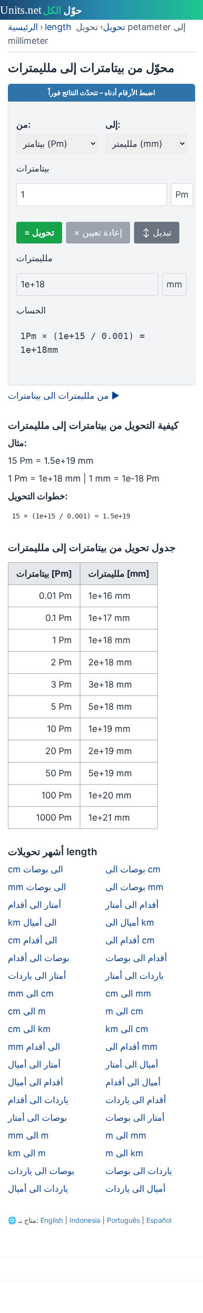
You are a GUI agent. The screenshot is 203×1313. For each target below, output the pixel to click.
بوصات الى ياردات (41, 1171)
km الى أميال (32, 922)
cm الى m (27, 1011)
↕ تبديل (156, 232)
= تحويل (39, 232)
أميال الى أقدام (133, 1082)
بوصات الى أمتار (37, 1117)
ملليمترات (34, 258)
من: (23, 124)
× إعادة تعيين (98, 232)
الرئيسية (23, 27)
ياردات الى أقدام (38, 1100)
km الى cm (126, 1029)
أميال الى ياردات (135, 1188)
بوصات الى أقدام (38, 958)
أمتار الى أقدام (34, 904)
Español (158, 1220)
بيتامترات (32, 168)
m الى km (124, 1153)
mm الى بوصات (37, 887)
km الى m (27, 1153)
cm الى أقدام (32, 940)
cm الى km (29, 1029)
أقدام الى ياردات (135, 1100)
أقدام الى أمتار (132, 904)
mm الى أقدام (34, 1046)
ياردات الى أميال (38, 1188)
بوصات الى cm (133, 869)
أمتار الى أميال (34, 1064)
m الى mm (125, 1135)
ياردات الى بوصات (138, 1171)
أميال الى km (129, 922)
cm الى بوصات (35, 869)
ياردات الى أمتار (134, 975)
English (51, 1220)
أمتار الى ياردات (37, 975)
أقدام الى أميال (35, 1082)
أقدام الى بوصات (136, 958)
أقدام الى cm (130, 940)
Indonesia (85, 1220)
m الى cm (124, 1011)
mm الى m (28, 1135)
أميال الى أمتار (131, 1064)
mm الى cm (31, 993)
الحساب (31, 310)
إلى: (112, 124)
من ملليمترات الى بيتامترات (64, 395)
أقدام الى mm (131, 1046)
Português (123, 1220)
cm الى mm (128, 993)
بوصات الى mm (134, 887)
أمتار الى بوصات (135, 1117)
